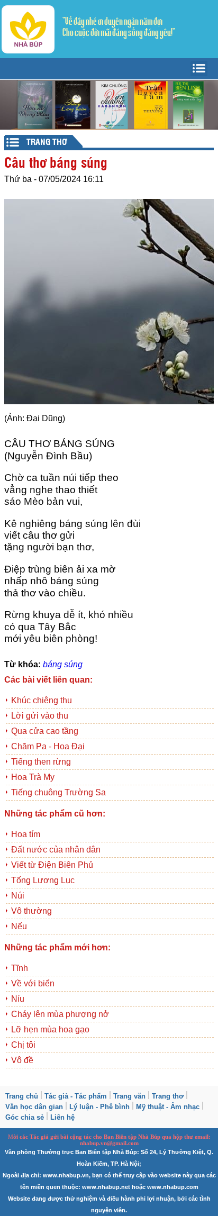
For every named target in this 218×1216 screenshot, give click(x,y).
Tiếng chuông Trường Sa (58, 792)
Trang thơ (168, 1096)
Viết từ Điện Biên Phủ (52, 864)
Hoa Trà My (32, 777)
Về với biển (32, 983)
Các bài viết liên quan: (48, 679)
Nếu (19, 926)
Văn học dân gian (34, 1107)
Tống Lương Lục (43, 880)
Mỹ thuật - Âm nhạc (167, 1107)
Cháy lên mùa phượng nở (60, 1014)
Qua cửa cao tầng (44, 731)
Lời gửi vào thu (39, 715)
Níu (17, 998)
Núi (17, 895)
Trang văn (129, 1096)
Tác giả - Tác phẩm (75, 1096)
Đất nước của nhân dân (56, 849)
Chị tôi (23, 1044)
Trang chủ (21, 1096)
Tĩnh (19, 968)
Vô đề (22, 1060)
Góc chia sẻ (24, 1117)
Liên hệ (62, 1117)
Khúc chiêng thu (41, 700)
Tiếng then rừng (41, 761)
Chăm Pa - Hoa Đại (48, 746)
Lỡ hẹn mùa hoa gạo (50, 1029)
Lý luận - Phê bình (99, 1107)
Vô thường (31, 910)
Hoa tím (25, 834)
